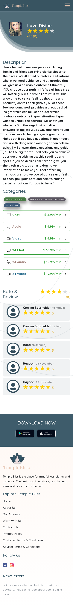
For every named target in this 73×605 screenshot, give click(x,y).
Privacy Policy (12, 534)
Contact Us (10, 527)
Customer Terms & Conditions (23, 540)
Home (7, 501)
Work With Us (12, 521)
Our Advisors (12, 514)
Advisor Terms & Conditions (21, 547)
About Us (9, 508)
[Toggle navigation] (67, 5)
